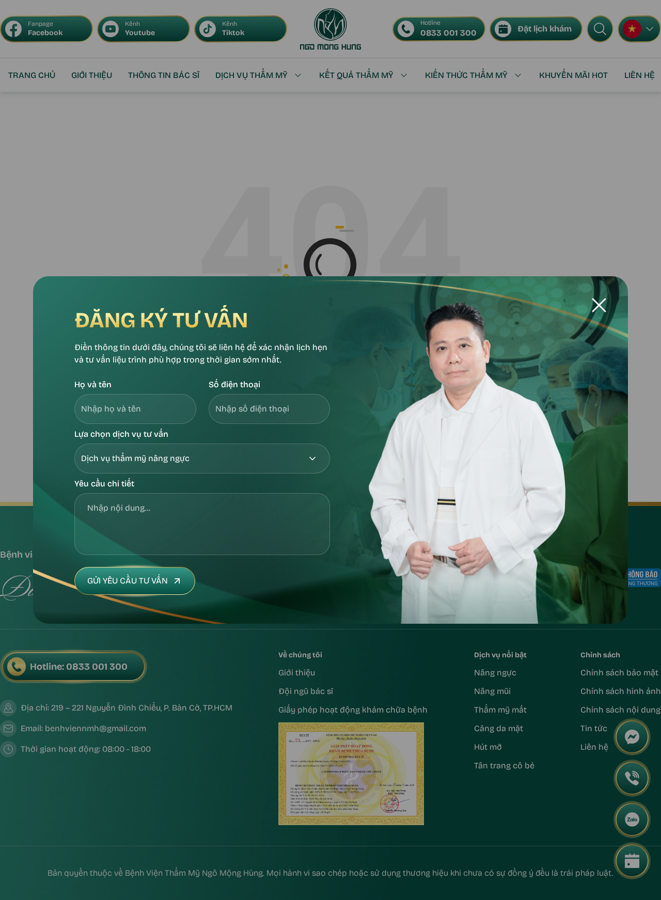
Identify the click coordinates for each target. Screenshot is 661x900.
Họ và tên (93, 384)
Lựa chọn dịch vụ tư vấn (121, 434)
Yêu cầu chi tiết (104, 483)
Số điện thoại (234, 384)
